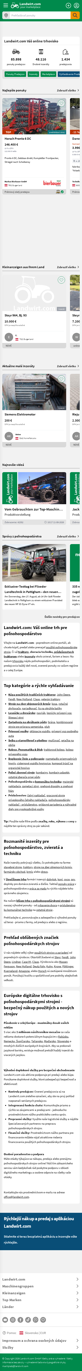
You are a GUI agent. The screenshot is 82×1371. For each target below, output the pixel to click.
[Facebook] (20, 1320)
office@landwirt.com (16, 1197)
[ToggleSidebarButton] (5, 5)
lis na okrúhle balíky (50, 708)
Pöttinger (67, 966)
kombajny (42, 772)
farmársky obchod (14, 871)
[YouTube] (5, 1320)
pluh (47, 726)
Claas (36, 699)
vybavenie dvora (47, 905)
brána (51, 722)
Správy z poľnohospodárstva (22, 536)
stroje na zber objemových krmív (53, 867)
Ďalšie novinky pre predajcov (62, 617)
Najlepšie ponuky (14, 90)
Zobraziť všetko (66, 90)
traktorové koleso (54, 749)
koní (60, 879)
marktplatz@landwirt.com (15, 1366)
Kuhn (49, 966)
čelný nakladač (36, 795)
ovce (67, 879)
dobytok (51, 879)
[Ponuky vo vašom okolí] (6, 15)
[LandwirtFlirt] (43, 1320)
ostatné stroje (44, 910)
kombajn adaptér (59, 772)
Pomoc (11, 1333)
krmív (30, 871)
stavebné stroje (13, 867)
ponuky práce (66, 884)
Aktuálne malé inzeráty (18, 366)
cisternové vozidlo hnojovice (34, 763)
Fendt (11, 699)
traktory (27, 867)
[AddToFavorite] (61, 103)
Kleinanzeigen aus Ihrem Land (23, 267)
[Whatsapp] (35, 1320)
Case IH (26, 962)
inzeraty (33, 74)
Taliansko (37, 1041)
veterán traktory (50, 699)
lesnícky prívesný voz (59, 713)
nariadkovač (29, 708)
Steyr (57, 957)
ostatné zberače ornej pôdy (24, 777)
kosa (54, 704)
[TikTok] (28, 1320)
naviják (41, 713)
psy (73, 879)
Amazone (24, 971)
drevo (44, 871)
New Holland (24, 699)
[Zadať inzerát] (68, 5)
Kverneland (10, 971)
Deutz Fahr (39, 966)
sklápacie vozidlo (40, 731)
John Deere (63, 694)
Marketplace (48, 74)
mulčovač (54, 740)
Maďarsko (50, 1041)
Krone (57, 966)
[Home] (26, 5)
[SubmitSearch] (75, 15)
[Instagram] (13, 1320)
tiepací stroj (17, 717)
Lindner (16, 962)
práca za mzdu (38, 888)
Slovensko (63, 1041)
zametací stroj (30, 786)
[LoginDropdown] (76, 5)
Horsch (42, 971)
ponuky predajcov (15, 74)
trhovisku (17, 661)
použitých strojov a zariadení (51, 952)
